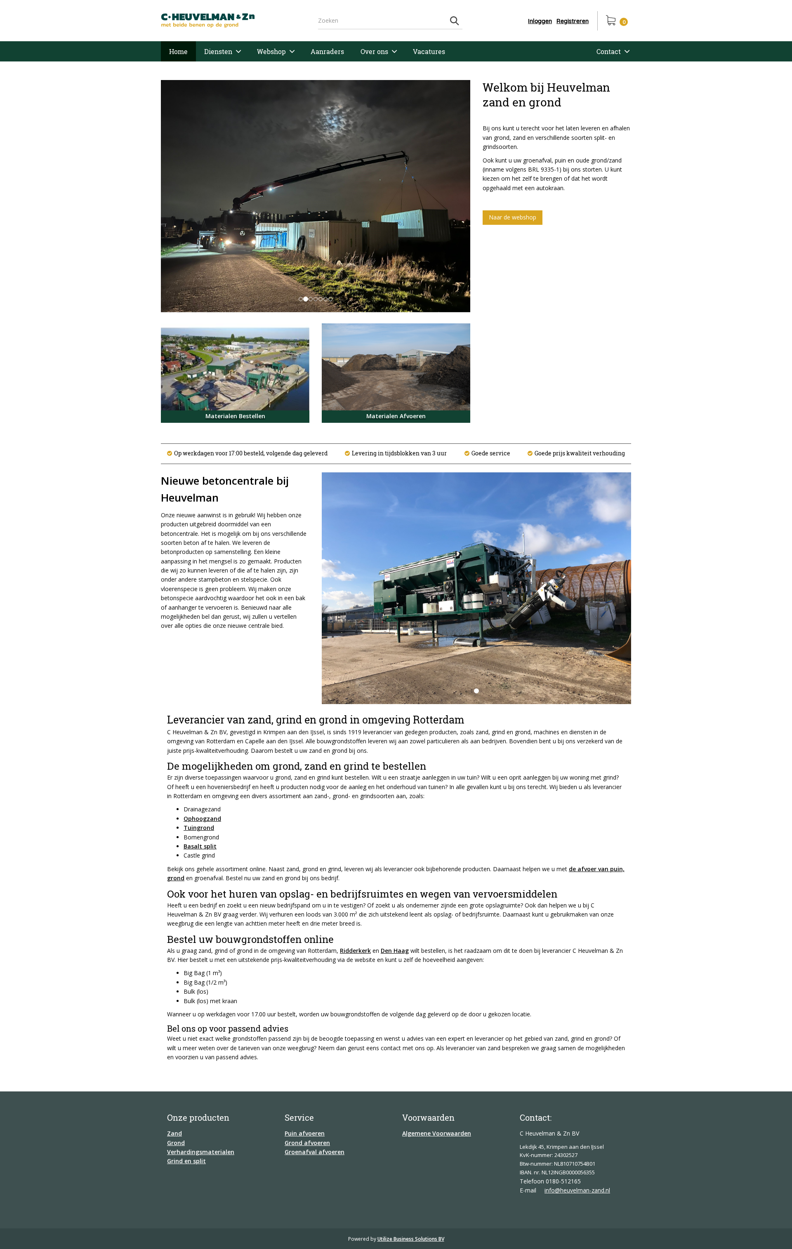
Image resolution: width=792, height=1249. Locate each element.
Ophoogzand (202, 818)
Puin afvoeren (305, 1133)
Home (178, 51)
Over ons (374, 51)
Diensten (218, 51)
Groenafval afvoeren (314, 1152)
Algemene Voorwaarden (436, 1133)
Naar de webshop (512, 217)
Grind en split (186, 1161)
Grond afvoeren (307, 1143)
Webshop (271, 51)
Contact (608, 51)
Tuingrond (199, 828)
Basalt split (200, 846)
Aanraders (327, 51)
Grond (176, 1143)
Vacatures (429, 51)
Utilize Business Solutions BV (410, 1238)
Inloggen (540, 21)
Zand (174, 1133)
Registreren (572, 21)
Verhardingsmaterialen (200, 1152)
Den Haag (395, 950)
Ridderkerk (355, 950)
